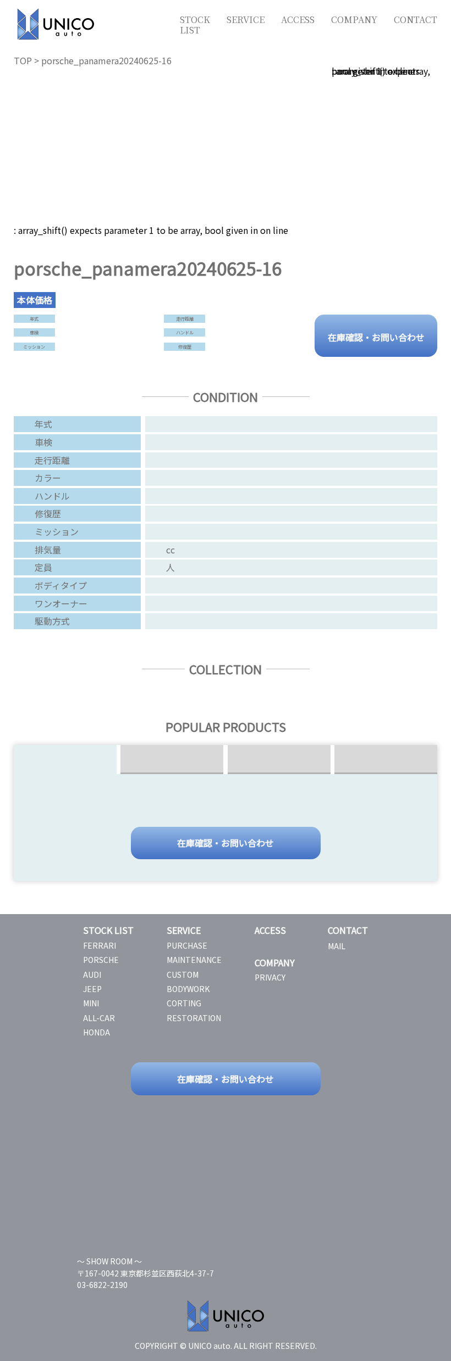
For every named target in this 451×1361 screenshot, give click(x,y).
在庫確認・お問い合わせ (376, 336)
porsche (101, 959)
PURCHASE (187, 945)
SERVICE (246, 19)
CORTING (184, 1003)
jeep (92, 988)
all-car (99, 1017)
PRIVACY (270, 977)
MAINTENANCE (194, 959)
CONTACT (415, 19)
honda (96, 1032)
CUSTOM (183, 974)
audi (92, 974)
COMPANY (354, 19)
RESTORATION (194, 1017)
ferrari (99, 945)
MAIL (336, 945)
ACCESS (298, 19)
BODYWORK (188, 988)
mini (91, 1003)
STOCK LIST (195, 24)
